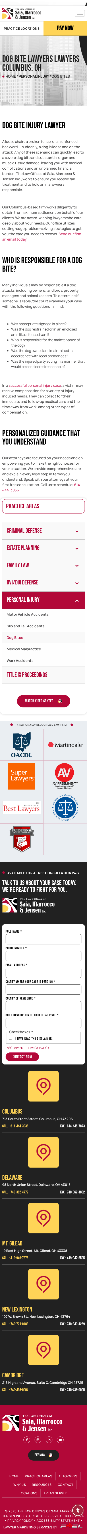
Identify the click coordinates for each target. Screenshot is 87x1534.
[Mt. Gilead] (43, 1218)
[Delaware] (43, 1152)
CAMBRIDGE (13, 1375)
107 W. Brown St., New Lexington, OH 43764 (36, 1316)
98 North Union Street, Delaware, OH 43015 (36, 1184)
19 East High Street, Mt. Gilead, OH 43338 (34, 1250)
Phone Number (16, 948)
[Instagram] (38, 1439)
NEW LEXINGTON (17, 1309)
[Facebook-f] (26, 1439)
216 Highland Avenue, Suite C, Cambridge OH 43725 (42, 1382)
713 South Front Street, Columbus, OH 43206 (37, 1118)
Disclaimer (14, 1048)
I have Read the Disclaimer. (34, 1039)
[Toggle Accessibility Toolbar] (78, 1510)
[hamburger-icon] (80, 13)
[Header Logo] (21, 13)
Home (11, 76)
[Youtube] (60, 1439)
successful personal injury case (35, 385)
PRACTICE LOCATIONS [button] (22, 28)
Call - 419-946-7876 (15, 1258)
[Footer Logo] (33, 1423)
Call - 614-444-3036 (15, 1126)
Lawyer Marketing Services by (30, 1527)
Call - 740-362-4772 (15, 1192)
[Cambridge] (43, 1350)
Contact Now (22, 1056)
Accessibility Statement (58, 1520)
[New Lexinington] (43, 1284)
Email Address (17, 965)
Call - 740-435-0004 (15, 1390)
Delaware (12, 1177)
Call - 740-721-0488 (15, 1324)
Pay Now (65, 28)
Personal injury (34, 76)
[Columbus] (43, 1086)
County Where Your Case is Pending (30, 982)
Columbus (12, 1111)
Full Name (14, 931)
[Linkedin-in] (49, 1439)
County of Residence (21, 998)
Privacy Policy (38, 1048)
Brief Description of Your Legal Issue (32, 1015)
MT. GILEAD (12, 1243)
